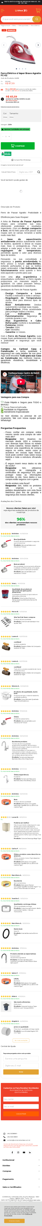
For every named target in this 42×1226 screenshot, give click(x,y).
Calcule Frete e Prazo (8, 172)
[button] (16, 68)
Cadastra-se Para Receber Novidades (21, 1088)
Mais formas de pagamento (10, 107)
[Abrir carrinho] (38, 11)
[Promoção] (11, 30)
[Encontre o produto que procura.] (36, 19)
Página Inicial (5, 25)
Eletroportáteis (24, 25)
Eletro (14, 25)
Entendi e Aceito (14, 1221)
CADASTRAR (21, 1114)
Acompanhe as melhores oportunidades (21, 1091)
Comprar (20, 146)
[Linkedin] (30, 1154)
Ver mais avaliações (21, 1040)
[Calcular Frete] (38, 172)
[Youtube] (24, 1154)
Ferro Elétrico (35, 25)
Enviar (21, 1072)
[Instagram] (18, 1154)
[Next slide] (38, 45)
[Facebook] (12, 1154)
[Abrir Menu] (2, 10)
